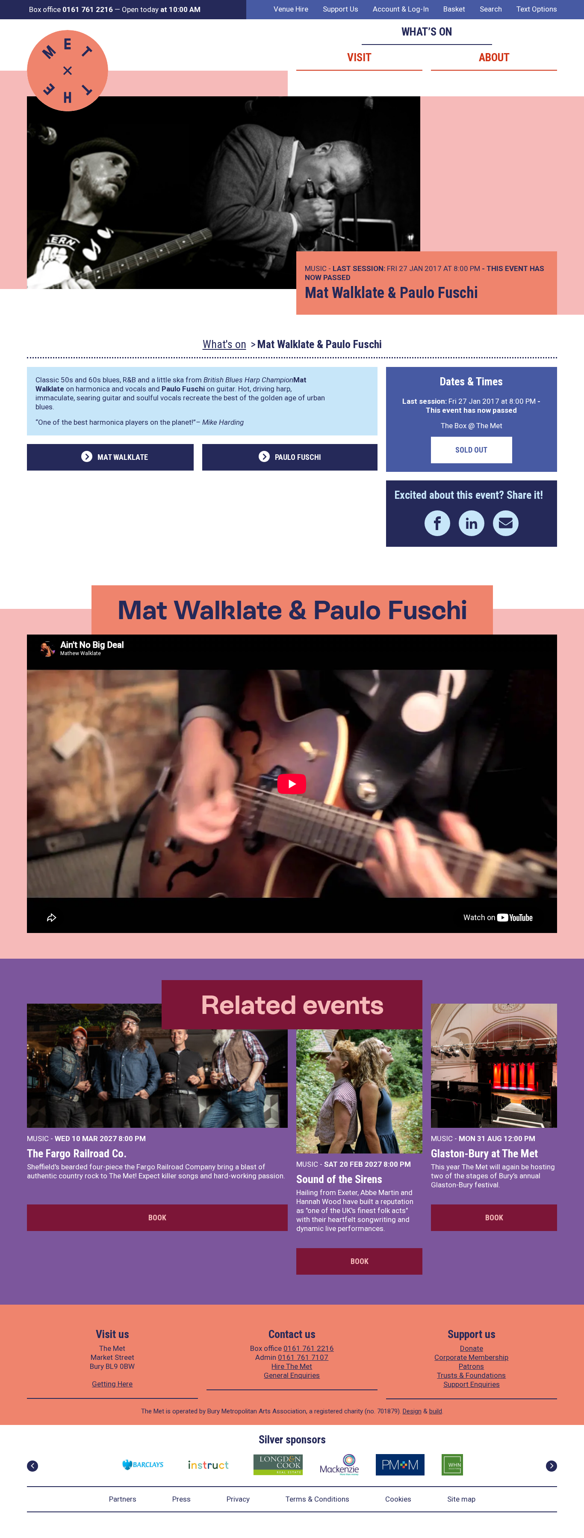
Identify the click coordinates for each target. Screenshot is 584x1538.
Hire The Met (291, 1366)
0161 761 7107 (303, 1357)
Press (181, 1499)
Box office (71, 9)
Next (551, 1466)
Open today (161, 9)
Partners (122, 1499)
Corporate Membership (471, 1357)
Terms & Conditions (317, 1499)
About (494, 57)
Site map (461, 1499)
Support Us (340, 9)
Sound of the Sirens (339, 1179)
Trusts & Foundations (471, 1375)
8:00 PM (132, 1138)
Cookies (398, 1499)
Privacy (238, 1499)
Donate (471, 1348)
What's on (224, 344)
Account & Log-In (401, 9)
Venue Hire (291, 9)
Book (157, 1217)
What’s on (426, 31)
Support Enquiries (471, 1384)
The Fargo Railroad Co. (77, 1153)
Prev (32, 1466)
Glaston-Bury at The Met (484, 1153)
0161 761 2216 (308, 1348)
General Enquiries (292, 1375)
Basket (454, 9)
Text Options (536, 9)
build (435, 1411)
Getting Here (112, 1384)
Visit (359, 57)
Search (491, 9)
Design (412, 1411)
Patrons (471, 1366)
